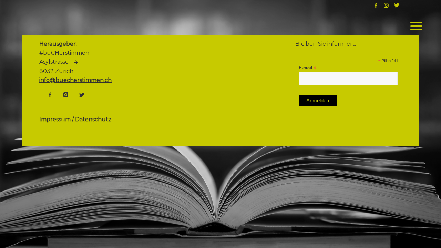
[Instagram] (66, 95)
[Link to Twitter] (396, 5)
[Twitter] (81, 95)
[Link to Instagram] (386, 5)
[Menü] (414, 25)
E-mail (307, 68)
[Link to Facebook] (376, 5)
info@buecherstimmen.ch (75, 80)
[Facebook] (50, 95)
